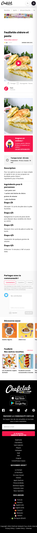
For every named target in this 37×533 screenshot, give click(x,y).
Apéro (15, 10)
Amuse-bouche (25, 10)
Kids (18, 456)
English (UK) (20, 505)
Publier (29, 313)
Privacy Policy (9, 528)
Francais (20, 500)
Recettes (7, 10)
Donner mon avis (27, 42)
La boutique (19, 472)
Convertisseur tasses (18, 461)
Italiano (19, 515)
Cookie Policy (20, 528)
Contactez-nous (18, 488)
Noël (18, 453)
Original (18, 458)
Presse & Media (18, 483)
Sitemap (29, 528)
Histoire (18, 478)
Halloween (18, 450)
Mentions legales (18, 486)
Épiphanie (18, 440)
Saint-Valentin (18, 445)
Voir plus (30, 350)
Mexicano (20, 513)
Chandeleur (18, 442)
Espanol (19, 510)
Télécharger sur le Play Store (18, 403)
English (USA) (19, 508)
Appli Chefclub (18, 480)
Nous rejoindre (19, 491)
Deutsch (20, 502)
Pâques (18, 448)
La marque (18, 470)
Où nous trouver (18, 475)
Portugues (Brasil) (20, 518)
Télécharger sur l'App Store (18, 398)
